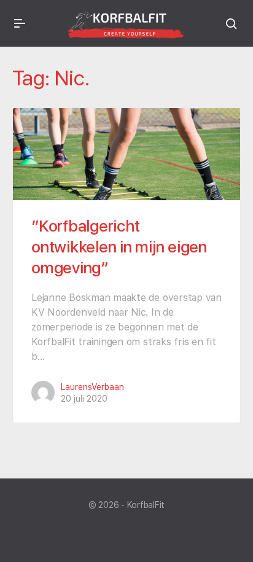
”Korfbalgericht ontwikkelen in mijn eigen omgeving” (119, 246)
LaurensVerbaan (92, 387)
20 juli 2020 (84, 399)
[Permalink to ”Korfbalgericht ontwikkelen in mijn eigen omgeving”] (126, 154)
